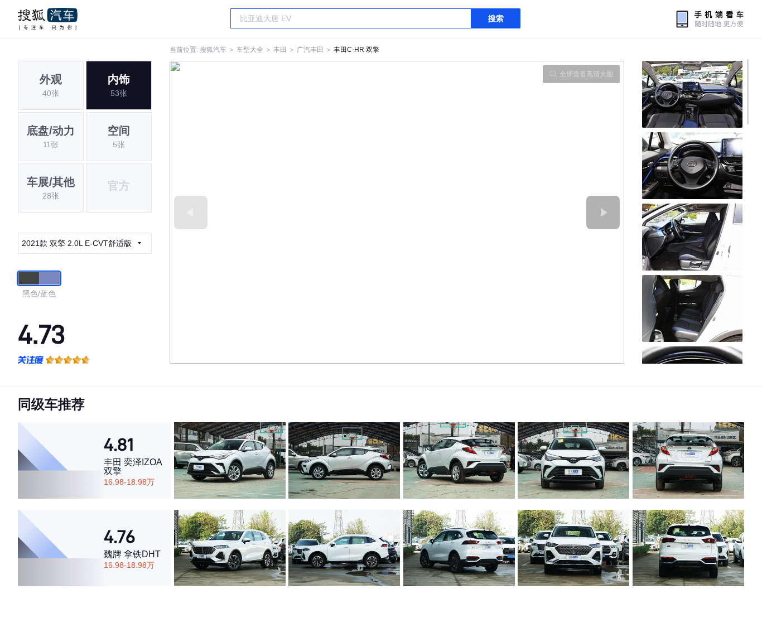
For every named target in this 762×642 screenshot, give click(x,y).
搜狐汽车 (48, 19)
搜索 (496, 18)
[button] (283, 212)
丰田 (280, 50)
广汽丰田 (310, 50)
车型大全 (250, 50)
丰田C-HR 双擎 (356, 50)
